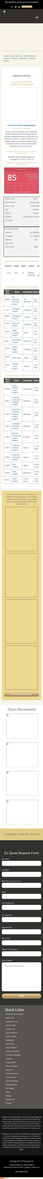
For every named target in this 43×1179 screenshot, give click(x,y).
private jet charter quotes (14, 1014)
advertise (9, 1059)
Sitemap (27, 1167)
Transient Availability (12, 136)
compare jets (10, 1029)
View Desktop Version (21, 1171)
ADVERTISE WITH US (21, 694)
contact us (35, 1167)
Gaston (27, 366)
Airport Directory (16, 56)
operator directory (12, 1081)
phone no (11, 881)
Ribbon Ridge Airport (15, 349)
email (4, 892)
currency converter (12, 1051)
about (8, 1092)
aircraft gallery (11, 1025)
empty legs (10, 1018)
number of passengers (9, 949)
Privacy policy (29, 1165)
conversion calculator (13, 1055)
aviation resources (12, 1073)
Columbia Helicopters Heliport (16, 457)
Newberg (27, 310)
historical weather (12, 1066)
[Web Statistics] (5, 1178)
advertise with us (15, 1165)
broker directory (11, 1085)
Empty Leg (29, 134)
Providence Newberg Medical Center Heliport (16, 414)
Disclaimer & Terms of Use (13, 1167)
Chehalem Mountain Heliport (16, 426)
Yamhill (27, 317)
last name (5, 870)
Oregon (14, 58)
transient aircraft (12, 1021)
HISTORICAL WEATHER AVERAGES (21, 125)
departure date (7, 927)
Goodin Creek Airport (15, 366)
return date (6, 938)
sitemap (8, 1096)
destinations (10, 1040)
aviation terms (11, 1077)
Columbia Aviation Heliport (15, 447)
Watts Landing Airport (15, 332)
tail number (10, 1088)
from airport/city (8, 903)
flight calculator (11, 1047)
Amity (26, 333)
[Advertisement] (21, 529)
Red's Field (16, 358)
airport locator (11, 1036)
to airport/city (7, 915)
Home (6, 56)
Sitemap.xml (10, 1099)
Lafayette (22, 58)
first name (5, 859)
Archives (9, 1103)
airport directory (12, 1033)
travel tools (10, 1044)
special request (7, 960)
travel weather (11, 1062)
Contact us (9, 1070)
